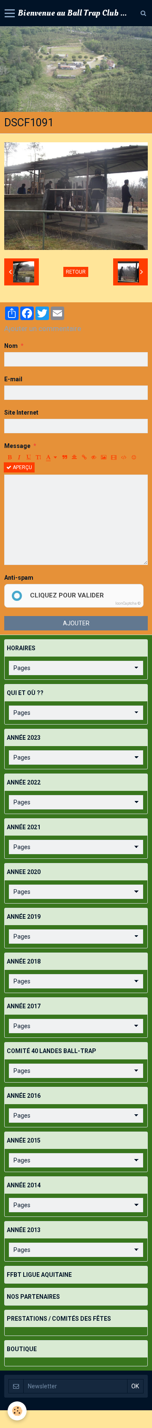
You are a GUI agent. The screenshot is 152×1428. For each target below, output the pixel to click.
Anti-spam (18, 577)
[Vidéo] (114, 457)
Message (17, 446)
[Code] (124, 457)
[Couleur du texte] (51, 457)
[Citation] (65, 457)
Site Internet (21, 412)
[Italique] (19, 457)
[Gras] (9, 457)
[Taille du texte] (38, 457)
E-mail (13, 379)
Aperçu (21, 467)
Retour (76, 272)
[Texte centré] (74, 457)
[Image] (103, 457)
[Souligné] (29, 457)
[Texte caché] (94, 457)
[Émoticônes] (134, 457)
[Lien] (84, 457)
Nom (11, 345)
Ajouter (76, 623)
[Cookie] (17, 1410)
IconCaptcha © (128, 603)
